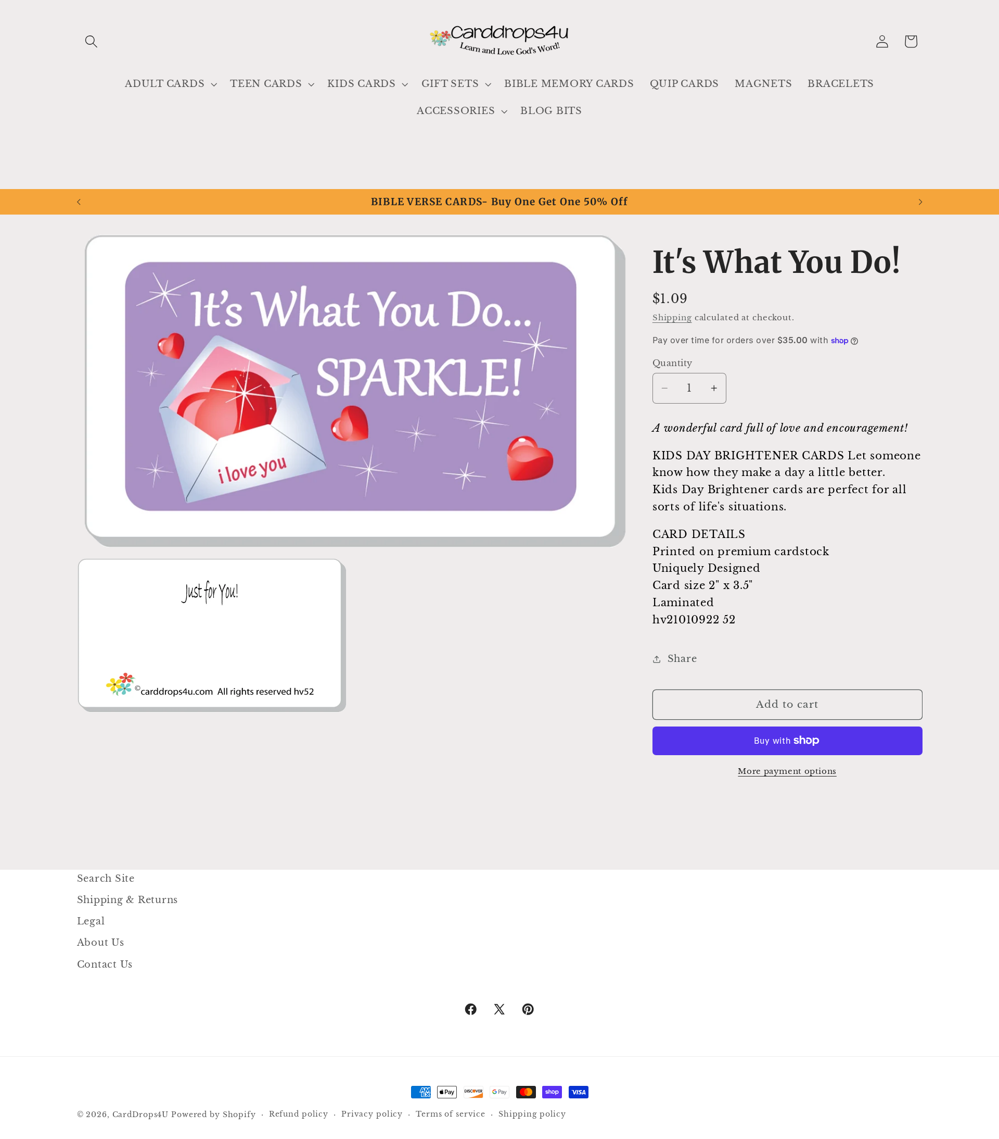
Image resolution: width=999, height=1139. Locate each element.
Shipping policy (532, 1114)
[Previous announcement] (78, 202)
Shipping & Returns (127, 900)
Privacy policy (372, 1114)
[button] (91, 41)
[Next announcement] (920, 202)
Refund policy (298, 1114)
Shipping (672, 317)
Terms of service (450, 1114)
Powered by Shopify (213, 1114)
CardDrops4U (140, 1114)
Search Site (106, 878)
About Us (100, 942)
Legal (91, 921)
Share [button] (682, 659)
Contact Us (105, 964)
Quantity (672, 363)
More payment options (787, 771)
